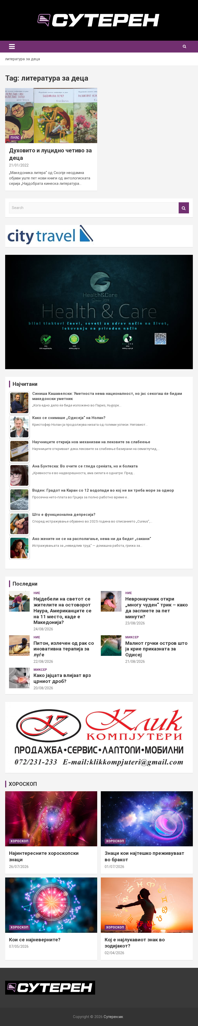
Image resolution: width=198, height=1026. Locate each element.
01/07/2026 (114, 867)
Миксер (132, 637)
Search (184, 207)
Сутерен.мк (113, 1016)
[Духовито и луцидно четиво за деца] (51, 115)
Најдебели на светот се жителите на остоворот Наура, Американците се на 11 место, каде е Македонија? (63, 610)
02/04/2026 (114, 953)
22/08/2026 (43, 661)
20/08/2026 (43, 688)
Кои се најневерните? (34, 940)
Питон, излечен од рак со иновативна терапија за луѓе (64, 649)
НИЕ (37, 593)
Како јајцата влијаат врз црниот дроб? (62, 678)
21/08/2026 (135, 661)
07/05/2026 (19, 946)
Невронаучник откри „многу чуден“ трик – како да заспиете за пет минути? (156, 607)
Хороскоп (19, 841)
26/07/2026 (19, 867)
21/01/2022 (19, 165)
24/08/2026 (43, 629)
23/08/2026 (135, 623)
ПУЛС (15, 138)
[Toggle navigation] (12, 47)
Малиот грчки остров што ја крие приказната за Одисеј (156, 649)
